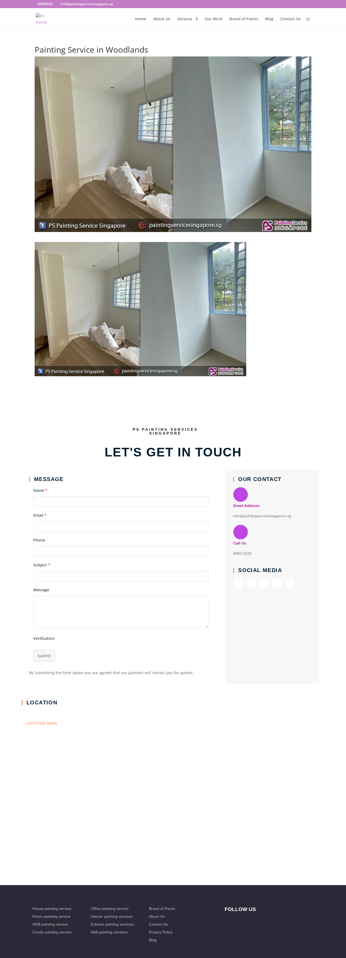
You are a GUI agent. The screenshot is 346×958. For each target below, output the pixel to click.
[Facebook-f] (238, 583)
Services (184, 19)
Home (140, 19)
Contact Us (290, 19)
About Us (161, 19)
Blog (269, 19)
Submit (44, 655)
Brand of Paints (243, 19)
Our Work (213, 19)
